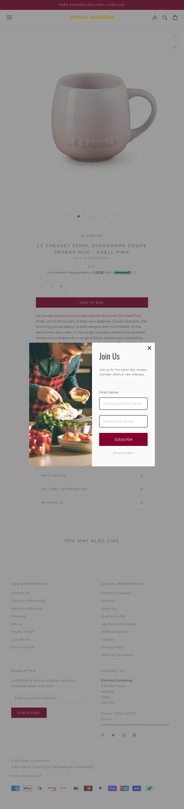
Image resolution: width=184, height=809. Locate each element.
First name (108, 392)
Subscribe (123, 439)
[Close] (149, 348)
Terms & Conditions (123, 453)
